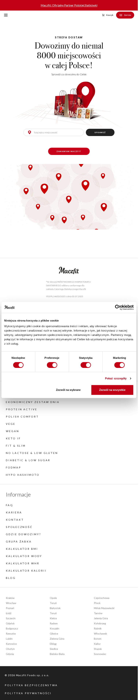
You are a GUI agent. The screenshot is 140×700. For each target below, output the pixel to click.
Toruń (53, 603)
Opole (53, 597)
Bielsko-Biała (57, 653)
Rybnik (98, 628)
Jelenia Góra (101, 618)
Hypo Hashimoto (23, 474)
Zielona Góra (57, 638)
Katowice (11, 643)
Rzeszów (11, 633)
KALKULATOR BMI (22, 548)
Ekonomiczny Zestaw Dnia (33, 402)
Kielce (53, 618)
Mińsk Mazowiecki (104, 608)
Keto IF (13, 438)
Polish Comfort (22, 416)
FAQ (9, 505)
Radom (54, 623)
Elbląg (53, 643)
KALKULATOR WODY (24, 556)
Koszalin (54, 628)
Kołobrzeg (100, 623)
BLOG (11, 577)
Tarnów (98, 613)
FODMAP (13, 467)
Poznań (10, 608)
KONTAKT (15, 519)
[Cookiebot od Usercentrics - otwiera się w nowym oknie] (118, 307)
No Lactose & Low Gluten (32, 452)
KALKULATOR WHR (22, 563)
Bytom (97, 638)
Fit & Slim (16, 445)
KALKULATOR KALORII (26, 570)
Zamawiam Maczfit (69, 151)
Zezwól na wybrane (68, 389)
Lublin (9, 638)
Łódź (8, 613)
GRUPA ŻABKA (19, 541)
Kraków (10, 597)
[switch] (52, 365)
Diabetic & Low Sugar (28, 460)
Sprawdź (100, 132)
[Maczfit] (69, 270)
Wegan (12, 431)
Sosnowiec (100, 653)
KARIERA (14, 512)
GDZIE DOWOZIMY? (23, 534)
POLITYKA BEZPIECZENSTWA (31, 685)
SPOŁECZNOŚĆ (19, 527)
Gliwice (54, 633)
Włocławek (100, 633)
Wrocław (11, 603)
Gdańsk (10, 623)
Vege (10, 423)
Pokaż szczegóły (116, 378)
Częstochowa (101, 597)
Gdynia (10, 653)
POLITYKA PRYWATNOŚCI (28, 693)
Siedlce (54, 648)
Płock (97, 603)
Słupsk (98, 648)
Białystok (55, 608)
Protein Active (21, 409)
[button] (6, 15)
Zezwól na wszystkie (112, 389)
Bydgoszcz (12, 628)
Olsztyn (10, 648)
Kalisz (97, 643)
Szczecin (10, 618)
